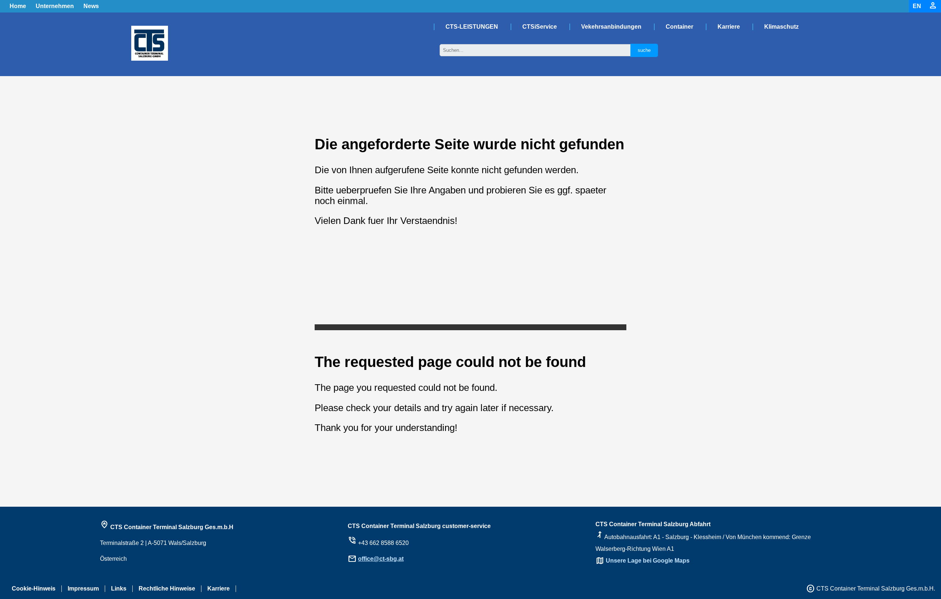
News (91, 6)
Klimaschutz (781, 27)
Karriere (729, 27)
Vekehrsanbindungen (611, 27)
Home (18, 6)
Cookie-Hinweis (34, 588)
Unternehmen (55, 6)
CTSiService (539, 27)
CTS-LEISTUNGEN (472, 27)
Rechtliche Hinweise (167, 588)
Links (118, 588)
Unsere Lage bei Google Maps (648, 560)
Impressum (83, 588)
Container (679, 27)
